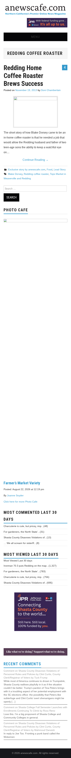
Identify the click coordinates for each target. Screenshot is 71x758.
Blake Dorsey (15, 174)
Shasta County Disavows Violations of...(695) (28, 582)
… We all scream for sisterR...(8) (21, 543)
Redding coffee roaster (36, 174)
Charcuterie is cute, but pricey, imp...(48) (26, 526)
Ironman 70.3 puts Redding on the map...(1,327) (30, 565)
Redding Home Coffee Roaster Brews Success (23, 75)
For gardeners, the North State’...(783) (25, 571)
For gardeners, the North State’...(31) (24, 531)
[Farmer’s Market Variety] (36, 347)
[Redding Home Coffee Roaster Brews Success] (35, 111)
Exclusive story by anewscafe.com (26, 169)
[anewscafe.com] (35, 9)
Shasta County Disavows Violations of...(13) (27, 537)
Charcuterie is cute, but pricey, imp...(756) (26, 577)
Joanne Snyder (15, 495)
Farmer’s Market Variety (22, 483)
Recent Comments (22, 664)
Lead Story (60, 169)
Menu (35, 37)
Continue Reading (35, 159)
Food (49, 169)
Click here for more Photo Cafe (20, 501)
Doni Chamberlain (51, 90)
